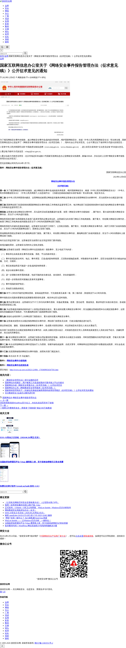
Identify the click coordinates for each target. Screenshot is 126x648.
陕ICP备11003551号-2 (44, 643)
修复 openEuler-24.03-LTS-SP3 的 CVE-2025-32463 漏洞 (28, 515)
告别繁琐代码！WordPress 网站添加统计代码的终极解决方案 (31, 526)
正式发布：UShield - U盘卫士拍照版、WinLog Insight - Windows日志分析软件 (38, 508)
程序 (7, 34)
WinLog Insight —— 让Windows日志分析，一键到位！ (28, 520)
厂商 (7, 16)
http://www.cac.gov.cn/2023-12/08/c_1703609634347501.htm (34, 370)
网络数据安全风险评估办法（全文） (20, 510)
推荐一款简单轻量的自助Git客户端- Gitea (22, 505)
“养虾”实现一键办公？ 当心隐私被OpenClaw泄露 (26, 518)
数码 (7, 26)
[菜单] (7, 47)
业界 (7, 6)
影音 (7, 24)
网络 (7, 11)
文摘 (7, 29)
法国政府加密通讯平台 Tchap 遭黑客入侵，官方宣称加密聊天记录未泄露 (31, 462)
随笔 (7, 42)
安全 (7, 8)
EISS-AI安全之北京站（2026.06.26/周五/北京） (20, 437)
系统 (7, 39)
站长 (7, 37)
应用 (7, 21)
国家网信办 (7, 398)
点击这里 (84, 536)
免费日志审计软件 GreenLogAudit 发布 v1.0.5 (19, 486)
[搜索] (2, 47)
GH (3, 592)
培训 (7, 19)
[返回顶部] (2, 646)
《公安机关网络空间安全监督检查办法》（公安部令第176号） (32, 502)
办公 (7, 13)
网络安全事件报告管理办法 (24, 398)
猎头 (7, 32)
